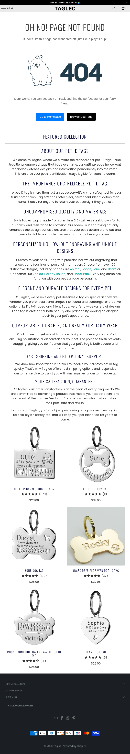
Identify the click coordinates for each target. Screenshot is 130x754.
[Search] (114, 8)
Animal (75, 269)
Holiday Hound (55, 274)
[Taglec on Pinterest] (74, 718)
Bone (96, 269)
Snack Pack (82, 274)
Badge (86, 269)
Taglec (57, 746)
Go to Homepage (50, 116)
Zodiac (38, 274)
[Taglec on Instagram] (67, 718)
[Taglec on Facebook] (61, 718)
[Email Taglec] (55, 718)
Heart (112, 269)
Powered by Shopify (74, 746)
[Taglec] (65, 8)
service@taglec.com (20, 705)
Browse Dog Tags (81, 116)
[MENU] (1, 8)
